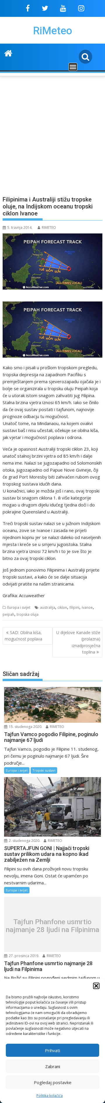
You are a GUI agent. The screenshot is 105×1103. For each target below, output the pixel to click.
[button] (96, 986)
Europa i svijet (18, 607)
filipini (74, 607)
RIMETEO (49, 227)
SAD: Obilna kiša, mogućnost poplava (23, 636)
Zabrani (52, 1066)
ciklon (62, 607)
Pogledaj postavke (52, 1082)
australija (47, 607)
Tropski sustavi (43, 770)
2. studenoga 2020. (24, 840)
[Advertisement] (52, 132)
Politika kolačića (49, 1095)
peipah (8, 614)
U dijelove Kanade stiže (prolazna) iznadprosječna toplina (78, 642)
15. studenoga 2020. (25, 726)
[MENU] (73, 67)
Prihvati (52, 1050)
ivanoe (87, 607)
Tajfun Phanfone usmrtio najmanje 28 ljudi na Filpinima (52, 926)
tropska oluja (27, 614)
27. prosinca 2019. (23, 955)
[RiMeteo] (8, 52)
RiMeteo (52, 31)
